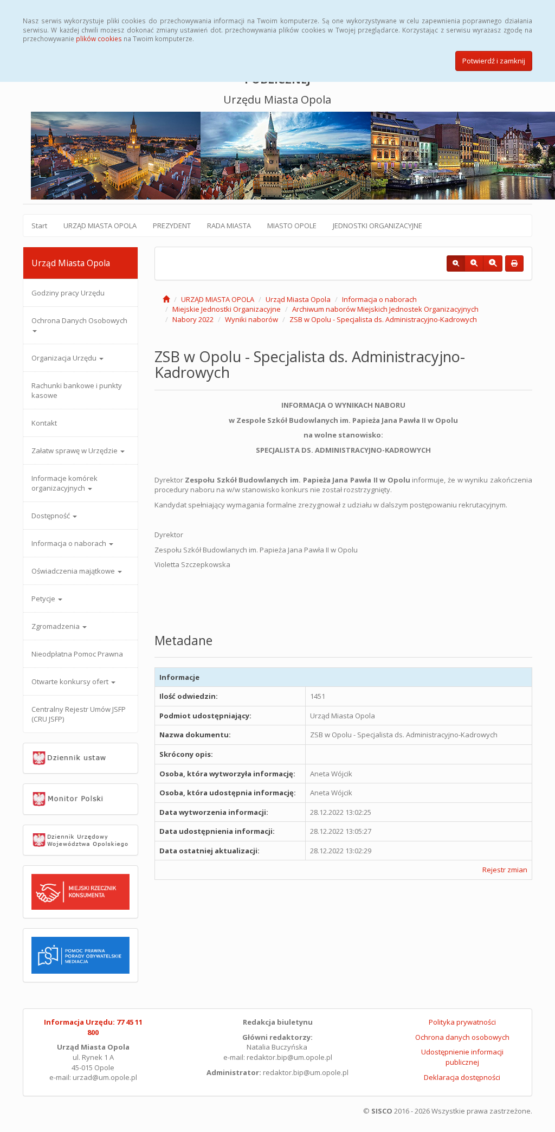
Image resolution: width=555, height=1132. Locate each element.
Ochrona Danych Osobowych (79, 320)
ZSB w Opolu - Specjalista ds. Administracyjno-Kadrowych (383, 319)
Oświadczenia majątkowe (74, 571)
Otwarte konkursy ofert (70, 681)
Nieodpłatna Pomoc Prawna (77, 654)
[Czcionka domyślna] (456, 263)
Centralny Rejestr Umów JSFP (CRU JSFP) (78, 714)
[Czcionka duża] (492, 263)
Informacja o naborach (69, 543)
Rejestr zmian (504, 869)
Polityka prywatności (462, 1022)
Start (39, 225)
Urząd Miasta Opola (298, 299)
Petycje (44, 598)
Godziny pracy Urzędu (68, 293)
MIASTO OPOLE (292, 225)
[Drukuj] (514, 263)
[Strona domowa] (166, 299)
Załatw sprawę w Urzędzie (75, 450)
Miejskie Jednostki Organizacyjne (226, 309)
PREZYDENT (172, 225)
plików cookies (99, 38)
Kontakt (44, 423)
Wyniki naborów (251, 319)
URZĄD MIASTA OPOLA (100, 225)
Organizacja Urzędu (64, 358)
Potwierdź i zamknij (493, 61)
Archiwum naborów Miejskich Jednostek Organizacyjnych (385, 309)
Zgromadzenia (56, 626)
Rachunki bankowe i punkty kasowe (76, 390)
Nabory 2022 (193, 319)
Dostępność (51, 515)
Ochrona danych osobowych (462, 1037)
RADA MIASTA (229, 225)
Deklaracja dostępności (462, 1077)
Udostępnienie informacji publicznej (462, 1057)
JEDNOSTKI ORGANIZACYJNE (377, 225)
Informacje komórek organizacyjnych (64, 483)
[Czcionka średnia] (473, 263)
